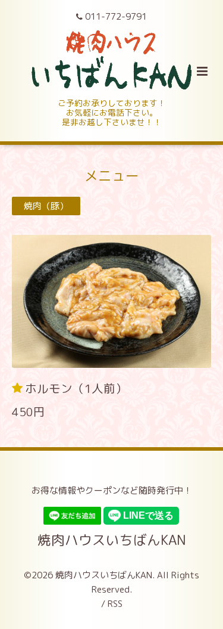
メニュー (111, 175)
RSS (115, 603)
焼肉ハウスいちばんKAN (111, 539)
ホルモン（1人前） (76, 388)
